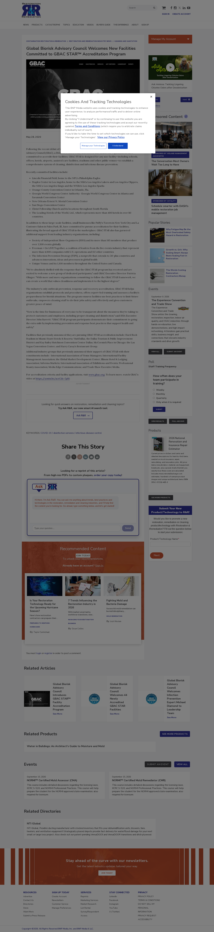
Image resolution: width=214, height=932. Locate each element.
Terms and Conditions (87, 126)
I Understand (117, 146)
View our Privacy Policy (111, 137)
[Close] (151, 96)
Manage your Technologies (93, 146)
